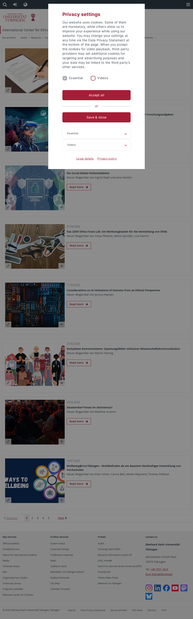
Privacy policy (107, 158)
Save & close (96, 117)
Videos (102, 78)
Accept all (96, 95)
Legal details (85, 158)
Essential (76, 78)
